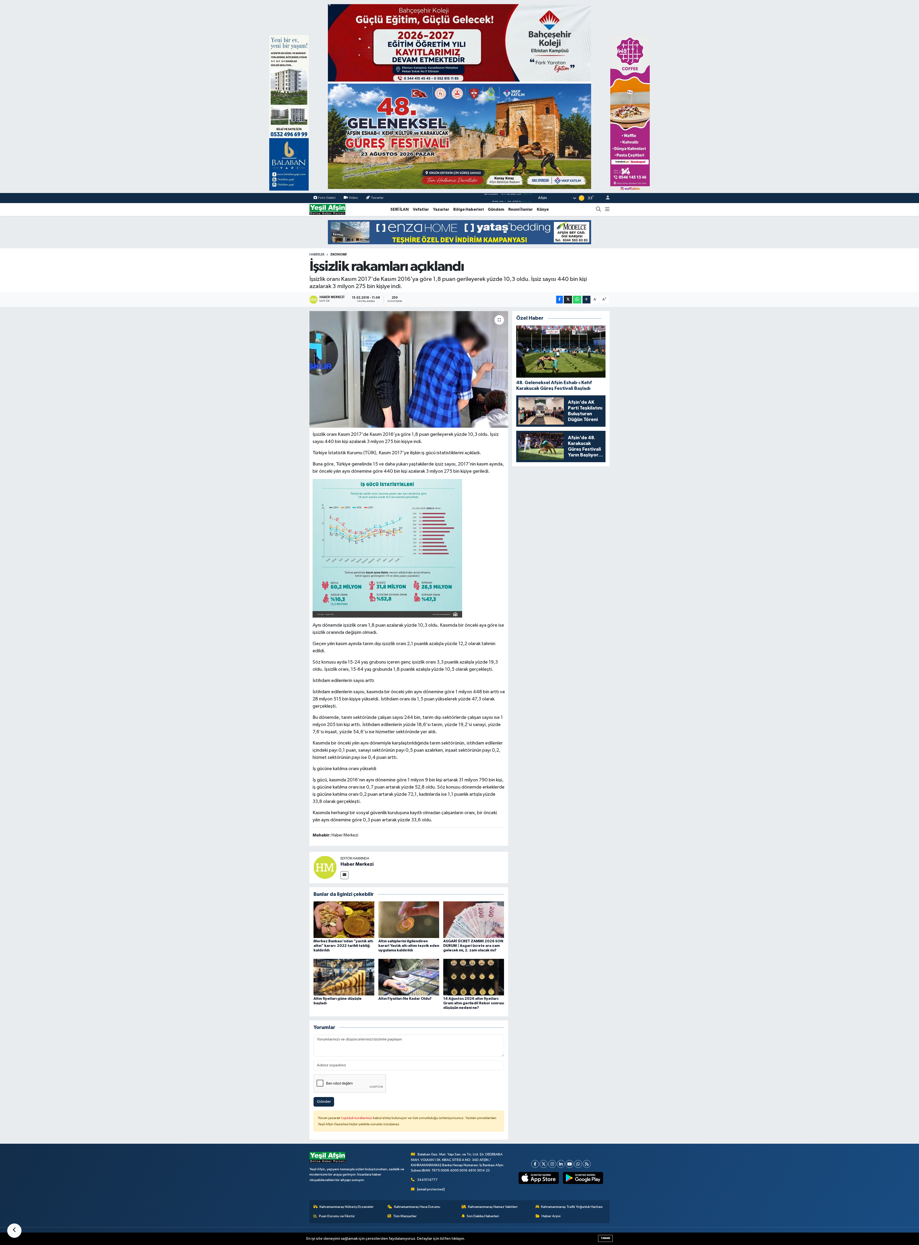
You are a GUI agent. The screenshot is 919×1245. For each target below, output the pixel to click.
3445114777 (427, 1180)
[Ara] (598, 209)
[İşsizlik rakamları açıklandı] (408, 369)
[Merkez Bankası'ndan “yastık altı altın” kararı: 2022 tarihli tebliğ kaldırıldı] (344, 920)
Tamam (605, 1238)
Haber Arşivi (551, 1216)
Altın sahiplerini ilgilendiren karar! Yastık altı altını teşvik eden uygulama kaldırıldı (408, 945)
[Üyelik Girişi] (606, 198)
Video (353, 198)
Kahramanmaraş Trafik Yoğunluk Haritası (572, 1207)
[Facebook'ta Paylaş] (559, 300)
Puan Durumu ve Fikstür (337, 1216)
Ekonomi (339, 254)
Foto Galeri (327, 198)
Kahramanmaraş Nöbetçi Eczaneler (346, 1207)
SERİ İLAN (399, 209)
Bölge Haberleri (468, 209)
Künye (543, 209)
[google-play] (583, 1178)
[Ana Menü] (607, 209)
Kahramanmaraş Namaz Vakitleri (492, 1207)
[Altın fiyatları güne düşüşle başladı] (344, 977)
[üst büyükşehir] (459, 96)
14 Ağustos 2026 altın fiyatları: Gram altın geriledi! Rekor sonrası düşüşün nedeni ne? (473, 1003)
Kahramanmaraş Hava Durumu (417, 1207)
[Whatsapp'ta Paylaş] (577, 300)
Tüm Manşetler (405, 1216)
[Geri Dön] (14, 1230)
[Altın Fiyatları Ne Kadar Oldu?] (408, 977)
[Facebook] (535, 1164)
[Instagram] (552, 1164)
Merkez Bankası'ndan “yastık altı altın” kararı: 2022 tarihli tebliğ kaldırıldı (343, 945)
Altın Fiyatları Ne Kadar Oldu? (404, 999)
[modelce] (459, 232)
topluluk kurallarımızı (357, 1118)
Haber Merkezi (357, 864)
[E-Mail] (344, 875)
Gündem (496, 209)
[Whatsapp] (578, 1164)
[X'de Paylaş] (568, 300)
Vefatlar (421, 209)
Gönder (324, 1102)
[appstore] (539, 1178)
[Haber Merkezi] (325, 867)
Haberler (317, 254)
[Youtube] (569, 1164)
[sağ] (630, 113)
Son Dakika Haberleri (483, 1216)
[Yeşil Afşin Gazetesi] (327, 209)
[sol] (289, 113)
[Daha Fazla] (586, 300)
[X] (544, 1164)
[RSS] (587, 1164)
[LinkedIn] (561, 1164)
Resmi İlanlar (520, 209)
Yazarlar (377, 198)
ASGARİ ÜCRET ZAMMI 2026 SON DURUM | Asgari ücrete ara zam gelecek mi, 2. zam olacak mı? (473, 945)
